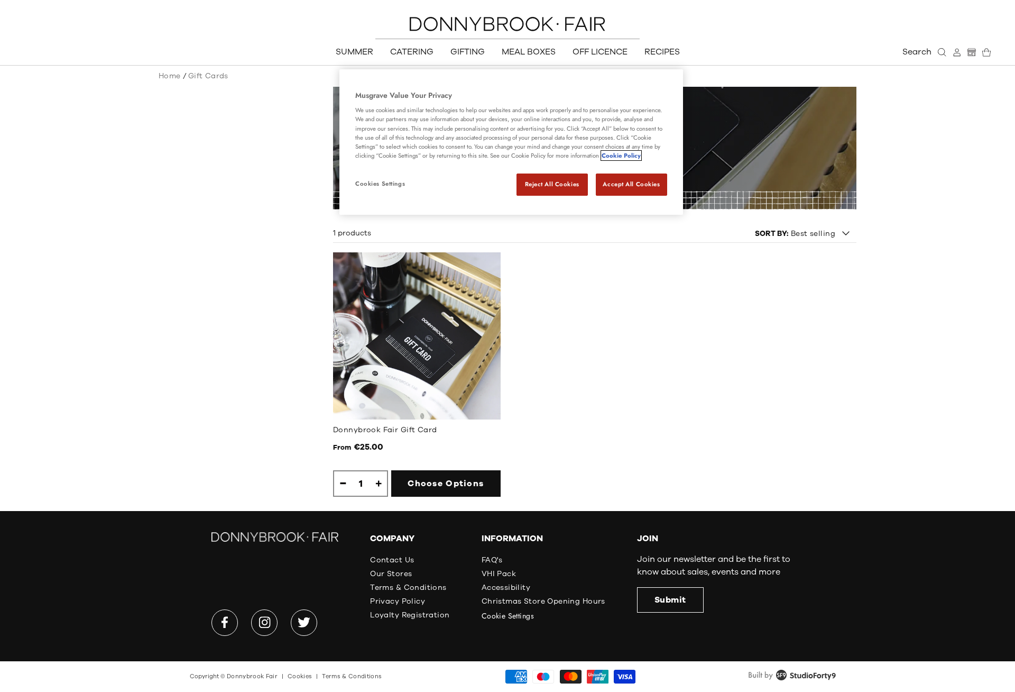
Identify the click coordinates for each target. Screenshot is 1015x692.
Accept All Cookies (631, 184)
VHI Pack (499, 574)
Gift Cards (208, 76)
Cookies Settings (380, 183)
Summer (354, 52)
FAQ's (492, 560)
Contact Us (392, 560)
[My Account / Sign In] (957, 52)
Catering (411, 52)
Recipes (662, 52)
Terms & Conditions (408, 587)
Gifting (467, 52)
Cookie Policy (621, 155)
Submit (670, 600)
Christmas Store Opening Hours (543, 601)
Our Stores (391, 574)
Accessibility (506, 587)
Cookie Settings (508, 616)
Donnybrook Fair (252, 676)
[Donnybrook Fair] (507, 24)
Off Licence (600, 52)
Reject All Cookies (552, 184)
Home (170, 76)
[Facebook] (224, 622)
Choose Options (446, 483)
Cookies (300, 676)
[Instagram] (264, 622)
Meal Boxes (529, 52)
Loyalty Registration (409, 615)
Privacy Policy (397, 601)
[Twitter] (304, 622)
